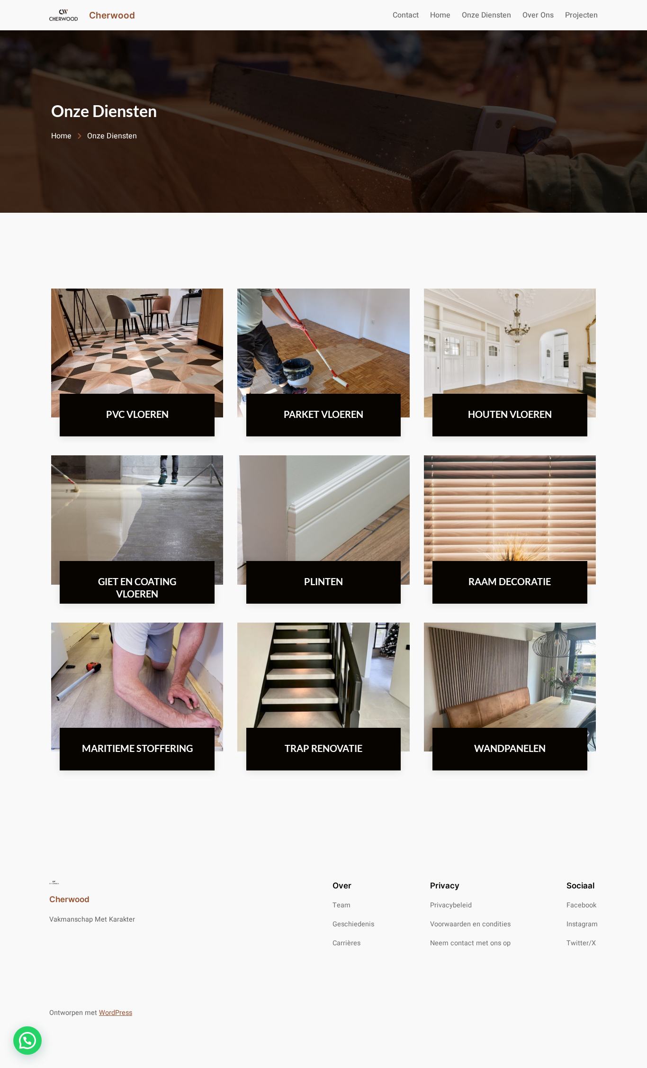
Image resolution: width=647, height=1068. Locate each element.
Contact (406, 15)
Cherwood (112, 15)
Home (440, 15)
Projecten (581, 15)
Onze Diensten (486, 15)
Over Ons (538, 15)
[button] (27, 1040)
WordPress (115, 1013)
